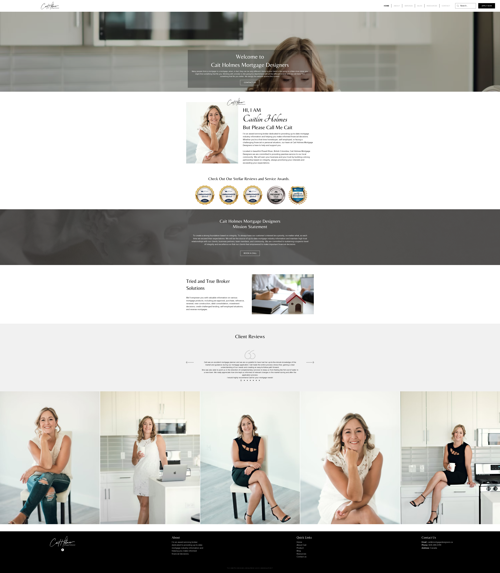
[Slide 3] (240, 380)
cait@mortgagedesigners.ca (437, 542)
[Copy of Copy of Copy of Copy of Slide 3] (253, 380)
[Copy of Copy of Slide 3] (247, 380)
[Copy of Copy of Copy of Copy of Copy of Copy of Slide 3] (259, 380)
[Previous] (190, 362)
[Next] (310, 362)
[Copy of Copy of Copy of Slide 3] (250, 380)
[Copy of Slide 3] (244, 380)
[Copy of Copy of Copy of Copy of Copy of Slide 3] (256, 380)
